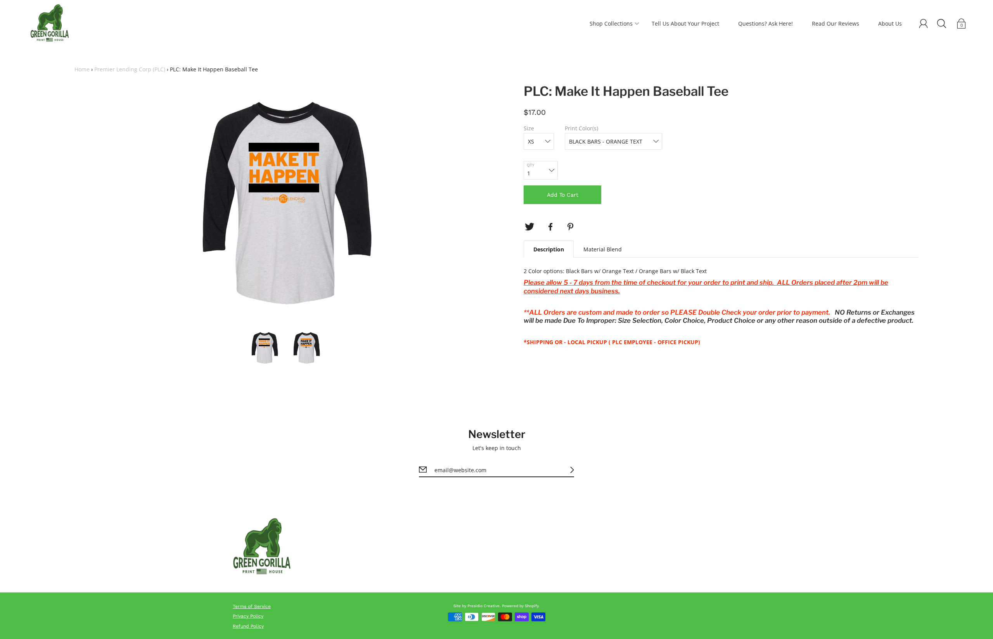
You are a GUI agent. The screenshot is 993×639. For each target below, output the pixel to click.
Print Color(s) (581, 128)
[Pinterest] (571, 227)
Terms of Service (252, 606)
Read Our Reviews (835, 23)
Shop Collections (611, 23)
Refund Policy (248, 626)
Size (529, 128)
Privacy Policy (248, 616)
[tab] (549, 249)
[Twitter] (529, 227)
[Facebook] (550, 227)
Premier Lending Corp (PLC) (129, 69)
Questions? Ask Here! (765, 23)
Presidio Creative (483, 606)
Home (82, 69)
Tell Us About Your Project (685, 23)
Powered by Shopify (520, 606)
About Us (890, 23)
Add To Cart (562, 195)
